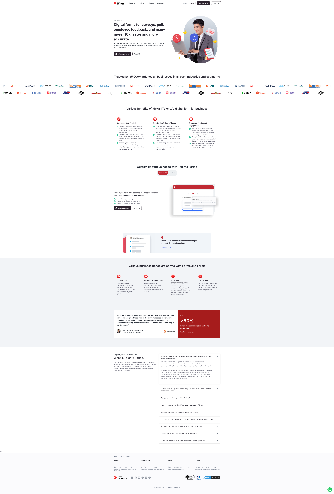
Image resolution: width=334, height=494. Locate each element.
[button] (185, 3)
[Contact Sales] (329, 490)
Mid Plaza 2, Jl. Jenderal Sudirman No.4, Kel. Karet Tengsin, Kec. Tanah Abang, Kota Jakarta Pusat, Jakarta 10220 (126, 469)
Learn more (165, 247)
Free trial (137, 54)
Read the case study (187, 332)
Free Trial (216, 3)
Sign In (192, 3)
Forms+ (172, 173)
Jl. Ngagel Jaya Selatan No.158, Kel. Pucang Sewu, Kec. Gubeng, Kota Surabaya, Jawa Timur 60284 (153, 468)
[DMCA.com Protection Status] (211, 477)
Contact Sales (203, 3)
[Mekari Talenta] (121, 3)
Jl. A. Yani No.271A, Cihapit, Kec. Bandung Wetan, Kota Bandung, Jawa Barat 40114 (180, 468)
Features (121, 456)
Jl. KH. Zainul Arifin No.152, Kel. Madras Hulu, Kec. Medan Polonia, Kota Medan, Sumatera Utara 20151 (207, 468)
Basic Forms (163, 173)
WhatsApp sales (123, 208)
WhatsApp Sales (123, 54)
